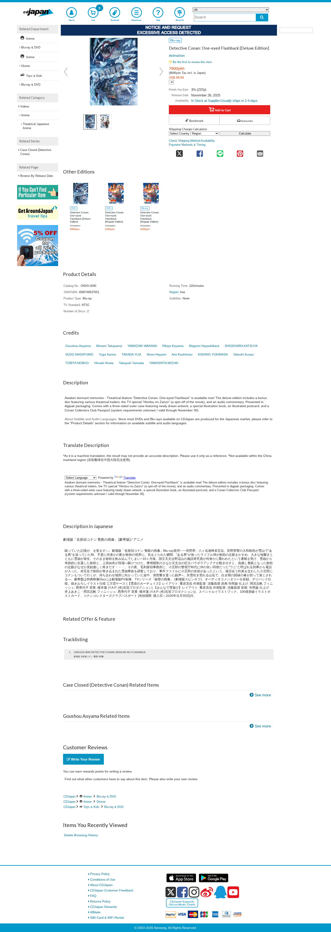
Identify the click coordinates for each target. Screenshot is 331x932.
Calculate (245, 133)
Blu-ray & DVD (106, 796)
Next (161, 72)
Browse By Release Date (36, 176)
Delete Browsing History (81, 835)
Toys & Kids (91, 807)
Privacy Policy (100, 874)
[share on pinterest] (240, 152)
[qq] (220, 892)
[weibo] (206, 892)
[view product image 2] (104, 121)
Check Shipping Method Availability (192, 140)
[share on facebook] (200, 152)
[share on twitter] (179, 152)
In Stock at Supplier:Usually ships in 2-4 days (224, 101)
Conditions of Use (102, 879)
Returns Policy (100, 901)
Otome (101, 801)
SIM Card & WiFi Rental (107, 917)
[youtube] (233, 892)
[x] (171, 892)
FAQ (93, 896)
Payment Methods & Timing (187, 144)
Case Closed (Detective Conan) (35, 152)
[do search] (262, 17)
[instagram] (194, 892)
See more (263, 695)
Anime (87, 796)
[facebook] (182, 892)
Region (173, 292)
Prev (66, 72)
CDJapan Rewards (103, 907)
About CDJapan (101, 885)
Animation (177, 55)
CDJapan (69, 796)
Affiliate (95, 912)
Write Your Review (85, 759)
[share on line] (220, 152)
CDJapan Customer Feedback (111, 890)
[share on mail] (260, 152)
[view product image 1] (90, 122)
